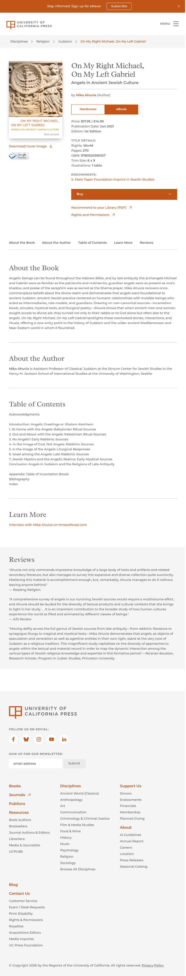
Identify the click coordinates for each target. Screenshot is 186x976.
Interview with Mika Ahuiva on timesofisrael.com (48, 525)
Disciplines (19, 41)
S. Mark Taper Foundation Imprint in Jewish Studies (112, 179)
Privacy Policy (153, 965)
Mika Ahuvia (86, 95)
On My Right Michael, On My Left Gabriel (113, 41)
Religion (43, 41)
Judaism (65, 41)
